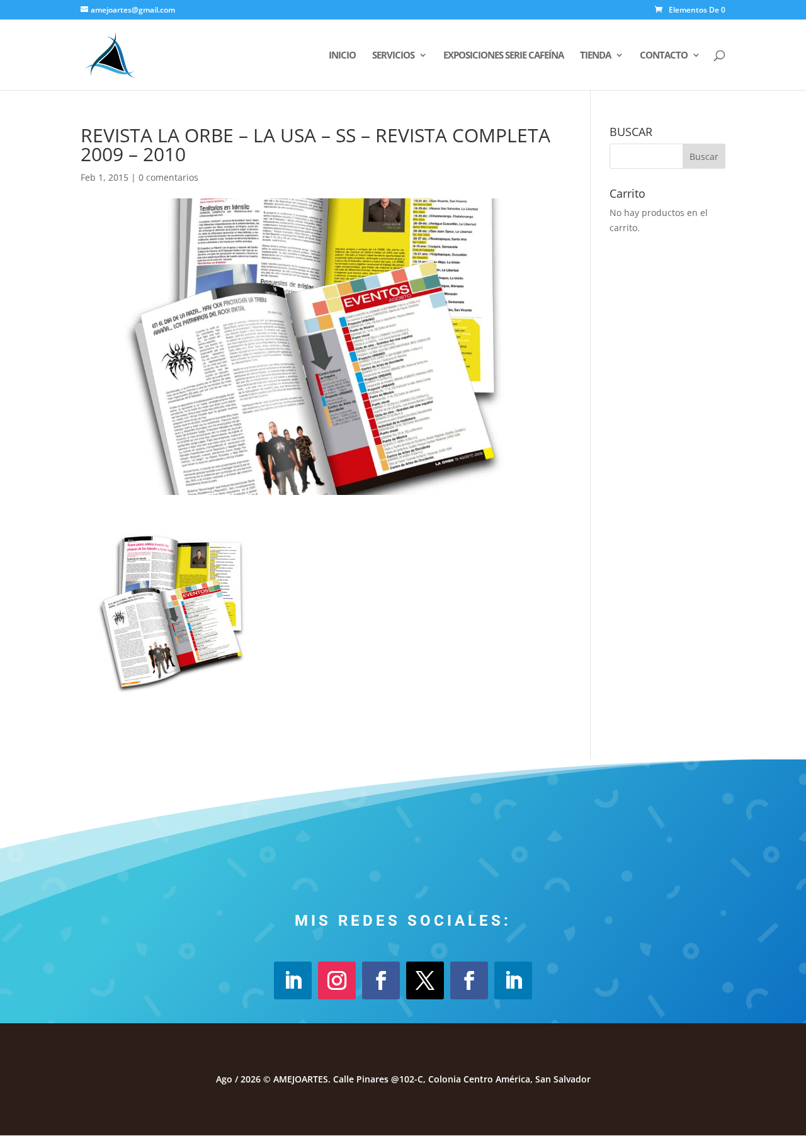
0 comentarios (168, 177)
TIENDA (595, 55)
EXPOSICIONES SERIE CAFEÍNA (503, 55)
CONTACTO (664, 55)
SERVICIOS (393, 55)
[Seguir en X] (425, 980)
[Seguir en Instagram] (337, 980)
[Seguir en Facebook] (381, 980)
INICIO (342, 55)
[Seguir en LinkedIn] (293, 980)
